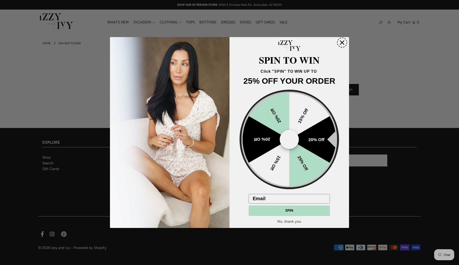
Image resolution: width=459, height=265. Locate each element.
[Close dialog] (342, 42)
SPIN (289, 210)
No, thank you (289, 222)
